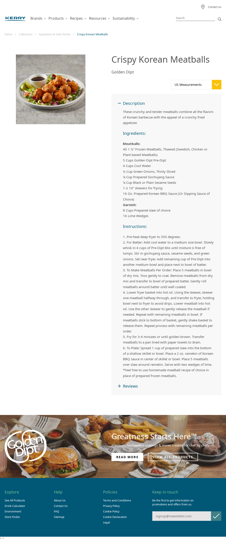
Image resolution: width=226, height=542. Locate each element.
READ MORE (127, 457)
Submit (216, 516)
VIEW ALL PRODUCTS (173, 457)
